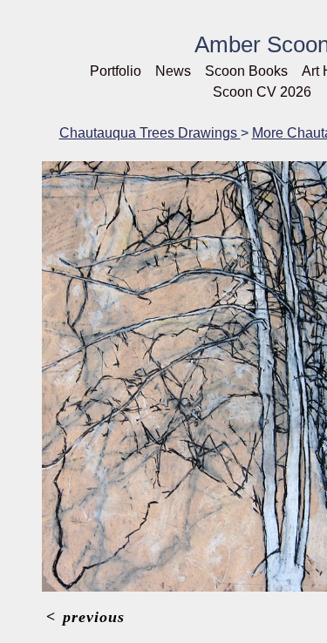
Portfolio (115, 71)
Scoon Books (246, 71)
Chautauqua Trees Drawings (150, 132)
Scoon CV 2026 (262, 92)
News (173, 71)
